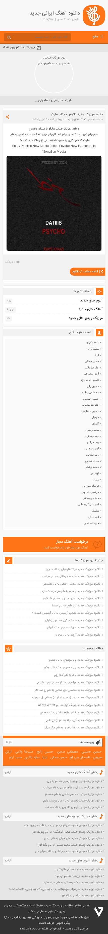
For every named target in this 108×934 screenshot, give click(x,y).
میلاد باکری (92, 342)
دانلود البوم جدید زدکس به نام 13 (82, 895)
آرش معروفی (91, 373)
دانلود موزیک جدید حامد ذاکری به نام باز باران (72, 620)
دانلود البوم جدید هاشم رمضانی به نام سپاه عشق (72, 882)
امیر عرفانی (92, 448)
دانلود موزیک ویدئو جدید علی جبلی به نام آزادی (73, 838)
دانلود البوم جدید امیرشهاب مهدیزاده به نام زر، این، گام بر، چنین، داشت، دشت (55, 889)
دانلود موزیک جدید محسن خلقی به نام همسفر (71, 583)
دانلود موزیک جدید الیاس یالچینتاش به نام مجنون (70, 712)
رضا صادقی (92, 454)
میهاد (96, 479)
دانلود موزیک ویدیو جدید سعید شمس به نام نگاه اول (70, 844)
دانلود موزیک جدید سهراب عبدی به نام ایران (73, 627)
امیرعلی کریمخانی (88, 504)
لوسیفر (95, 473)
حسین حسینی (91, 398)
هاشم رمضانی (91, 498)
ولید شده (25, 928)
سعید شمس (92, 460)
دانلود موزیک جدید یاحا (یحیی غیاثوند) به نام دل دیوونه (66, 697)
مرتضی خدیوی (90, 491)
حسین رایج (93, 386)
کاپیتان (95, 423)
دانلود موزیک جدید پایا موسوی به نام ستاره (74, 659)
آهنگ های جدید (77, 119)
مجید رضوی (92, 429)
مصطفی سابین (90, 392)
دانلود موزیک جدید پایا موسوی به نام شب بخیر (72, 667)
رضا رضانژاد (92, 435)
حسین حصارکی (90, 410)
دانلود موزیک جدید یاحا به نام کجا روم (77, 674)
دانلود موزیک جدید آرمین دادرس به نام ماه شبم (71, 598)
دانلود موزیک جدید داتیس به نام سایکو (77, 114)
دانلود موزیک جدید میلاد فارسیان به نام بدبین (72, 569)
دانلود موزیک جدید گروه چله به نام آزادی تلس (72, 720)
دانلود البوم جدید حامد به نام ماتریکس (79, 869)
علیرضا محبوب (90, 404)
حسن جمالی (92, 361)
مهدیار (95, 417)
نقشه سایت (40, 928)
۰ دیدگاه (10, 262)
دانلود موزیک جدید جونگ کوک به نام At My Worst (69, 705)
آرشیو (8, 772)
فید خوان (55, 928)
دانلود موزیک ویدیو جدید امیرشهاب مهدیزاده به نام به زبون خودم (63, 825)
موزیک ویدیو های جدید (86, 318)
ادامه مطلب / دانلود (85, 271)
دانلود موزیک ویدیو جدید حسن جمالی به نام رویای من (68, 851)
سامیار (95, 510)
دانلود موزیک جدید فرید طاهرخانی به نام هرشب (71, 576)
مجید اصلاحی (91, 523)
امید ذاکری (93, 516)
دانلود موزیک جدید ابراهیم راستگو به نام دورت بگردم (68, 682)
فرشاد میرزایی (90, 485)
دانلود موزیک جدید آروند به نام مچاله (77, 634)
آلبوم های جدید (91, 301)
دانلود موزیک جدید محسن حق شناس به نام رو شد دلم (67, 690)
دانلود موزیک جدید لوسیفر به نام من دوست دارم (71, 591)
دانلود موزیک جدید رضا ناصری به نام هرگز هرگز (72, 727)
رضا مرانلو (93, 442)
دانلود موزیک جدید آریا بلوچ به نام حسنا (76, 605)
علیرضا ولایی (91, 367)
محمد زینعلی (92, 466)
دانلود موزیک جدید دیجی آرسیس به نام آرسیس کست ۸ (66, 612)
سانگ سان (52, 905)
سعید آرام (93, 348)
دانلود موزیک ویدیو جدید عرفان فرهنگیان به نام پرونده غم (67, 831)
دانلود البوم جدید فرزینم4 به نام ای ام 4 (78, 876)
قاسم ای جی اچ (90, 379)
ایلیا (97, 354)
